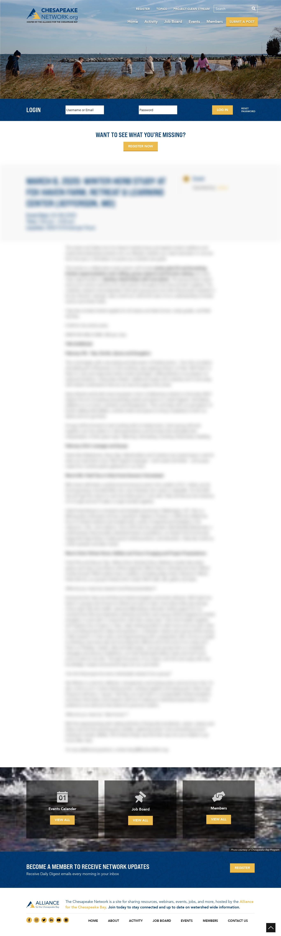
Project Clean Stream (191, 9)
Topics (161, 9)
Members (215, 21)
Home (133, 21)
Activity (151, 21)
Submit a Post (241, 22)
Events (194, 21)
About (113, 921)
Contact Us (238, 921)
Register (143, 9)
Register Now (140, 146)
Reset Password (248, 110)
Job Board (173, 21)
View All (62, 820)
